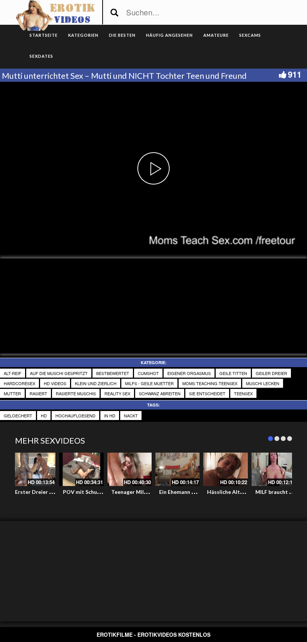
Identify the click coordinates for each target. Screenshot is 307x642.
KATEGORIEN (83, 35)
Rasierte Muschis (76, 393)
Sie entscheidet (207, 393)
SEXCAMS (250, 35)
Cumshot (148, 373)
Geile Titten (233, 373)
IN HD (109, 415)
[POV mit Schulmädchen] (81, 469)
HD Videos (55, 383)
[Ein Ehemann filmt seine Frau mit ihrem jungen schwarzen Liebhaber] (177, 469)
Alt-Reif (12, 373)
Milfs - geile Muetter (149, 383)
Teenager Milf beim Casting (145, 492)
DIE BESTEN (122, 35)
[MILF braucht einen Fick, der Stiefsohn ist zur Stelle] (274, 469)
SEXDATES (41, 56)
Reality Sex (117, 393)
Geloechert (18, 415)
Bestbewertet (112, 373)
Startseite (44, 35)
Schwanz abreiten (159, 393)
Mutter (12, 393)
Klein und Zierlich (95, 383)
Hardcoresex (19, 383)
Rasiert (38, 393)
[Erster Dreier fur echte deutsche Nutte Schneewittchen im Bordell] (33, 469)
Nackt (131, 415)
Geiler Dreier (271, 373)
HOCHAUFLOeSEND (75, 415)
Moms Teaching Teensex (209, 383)
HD (44, 415)
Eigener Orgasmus (189, 373)
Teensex (243, 393)
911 (294, 74)
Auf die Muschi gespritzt (59, 373)
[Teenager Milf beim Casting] (129, 469)
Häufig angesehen (169, 35)
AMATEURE (216, 35)
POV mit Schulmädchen (92, 492)
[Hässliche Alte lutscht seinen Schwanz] (225, 469)
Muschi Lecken (262, 383)
